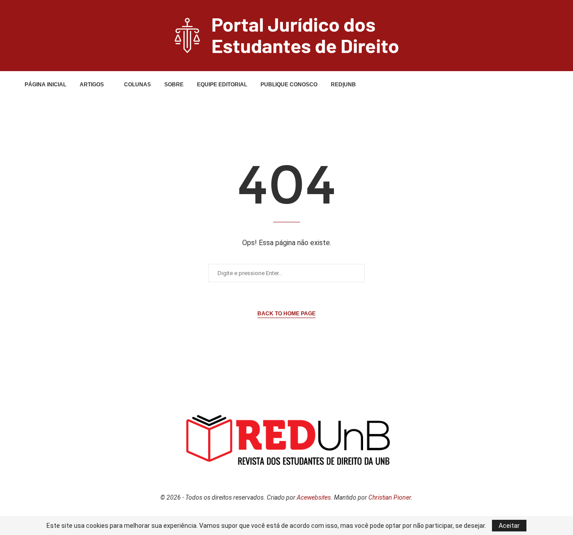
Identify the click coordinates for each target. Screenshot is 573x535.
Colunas (137, 84)
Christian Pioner (389, 497)
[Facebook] (501, 85)
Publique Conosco (289, 84)
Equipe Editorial (222, 84)
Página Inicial (45, 84)
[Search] (527, 85)
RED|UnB (343, 84)
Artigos (92, 84)
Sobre (174, 84)
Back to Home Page (286, 313)
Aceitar (509, 525)
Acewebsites (314, 497)
